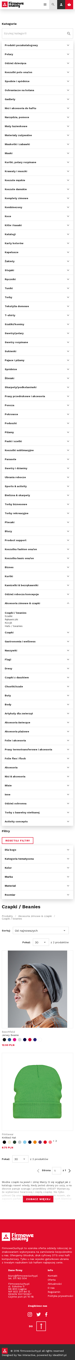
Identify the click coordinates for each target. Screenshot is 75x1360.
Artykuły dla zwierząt (19, 713)
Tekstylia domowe (17, 306)
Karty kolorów (14, 243)
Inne (7, 794)
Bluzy (8, 531)
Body (8, 704)
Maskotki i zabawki (17, 144)
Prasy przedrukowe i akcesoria (25, 396)
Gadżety (10, 99)
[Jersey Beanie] (37, 989)
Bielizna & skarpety (17, 495)
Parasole (10, 459)
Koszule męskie (15, 180)
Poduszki (11, 423)
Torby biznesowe (16, 504)
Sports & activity (16, 486)
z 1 (64, 1170)
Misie (8, 785)
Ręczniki (10, 279)
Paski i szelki (13, 441)
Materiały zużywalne (18, 135)
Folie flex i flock (15, 758)
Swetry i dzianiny (16, 468)
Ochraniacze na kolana (19, 90)
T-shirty (10, 315)
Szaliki (8, 616)
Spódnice (11, 369)
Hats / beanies (14, 626)
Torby (8, 297)
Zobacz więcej (38, 1199)
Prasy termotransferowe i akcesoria (28, 749)
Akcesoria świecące (17, 722)
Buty (8, 695)
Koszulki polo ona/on (18, 72)
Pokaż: (26, 942)
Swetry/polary (14, 333)
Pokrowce (11, 414)
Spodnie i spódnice (17, 81)
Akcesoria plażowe (17, 731)
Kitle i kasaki (13, 225)
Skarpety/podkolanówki (20, 387)
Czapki (9, 632)
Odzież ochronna (15, 803)
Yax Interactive (26, 1355)
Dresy (8, 668)
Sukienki (10, 351)
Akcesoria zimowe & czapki (22, 603)
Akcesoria (11, 767)
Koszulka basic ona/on (19, 558)
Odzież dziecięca (15, 63)
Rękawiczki (11, 619)
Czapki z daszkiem (17, 677)
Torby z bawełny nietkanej (22, 812)
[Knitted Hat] (37, 1092)
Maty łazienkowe (16, 126)
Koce (8, 216)
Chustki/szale (14, 686)
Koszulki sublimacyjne (19, 450)
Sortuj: (6, 930)
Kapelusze (11, 252)
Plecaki (9, 522)
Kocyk (8, 622)
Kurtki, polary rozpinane (20, 162)
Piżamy (9, 432)
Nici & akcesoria (15, 776)
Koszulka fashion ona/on (21, 549)
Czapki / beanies (15, 612)
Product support (15, 540)
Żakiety (10, 261)
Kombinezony (13, 207)
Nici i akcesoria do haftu (20, 108)
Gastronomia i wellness (20, 641)
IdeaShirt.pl (60, 1355)
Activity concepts (16, 821)
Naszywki (11, 650)
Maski (8, 153)
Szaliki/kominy (14, 324)
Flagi (8, 659)
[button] (41, 930)
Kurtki (9, 576)
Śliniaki (9, 378)
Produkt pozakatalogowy (21, 45)
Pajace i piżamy (14, 360)
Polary (9, 54)
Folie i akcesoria (15, 740)
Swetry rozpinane (16, 342)
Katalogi (10, 234)
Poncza (9, 405)
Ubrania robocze (15, 477)
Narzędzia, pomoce (17, 117)
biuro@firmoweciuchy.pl (23, 1275)
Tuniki (9, 288)
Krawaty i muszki (16, 171)
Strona (46, 1170)
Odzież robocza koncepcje (22, 594)
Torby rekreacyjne (16, 513)
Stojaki (9, 270)
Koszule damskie (16, 189)
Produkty (7, 916)
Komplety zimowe (16, 198)
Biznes (9, 567)
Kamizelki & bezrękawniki (21, 585)
